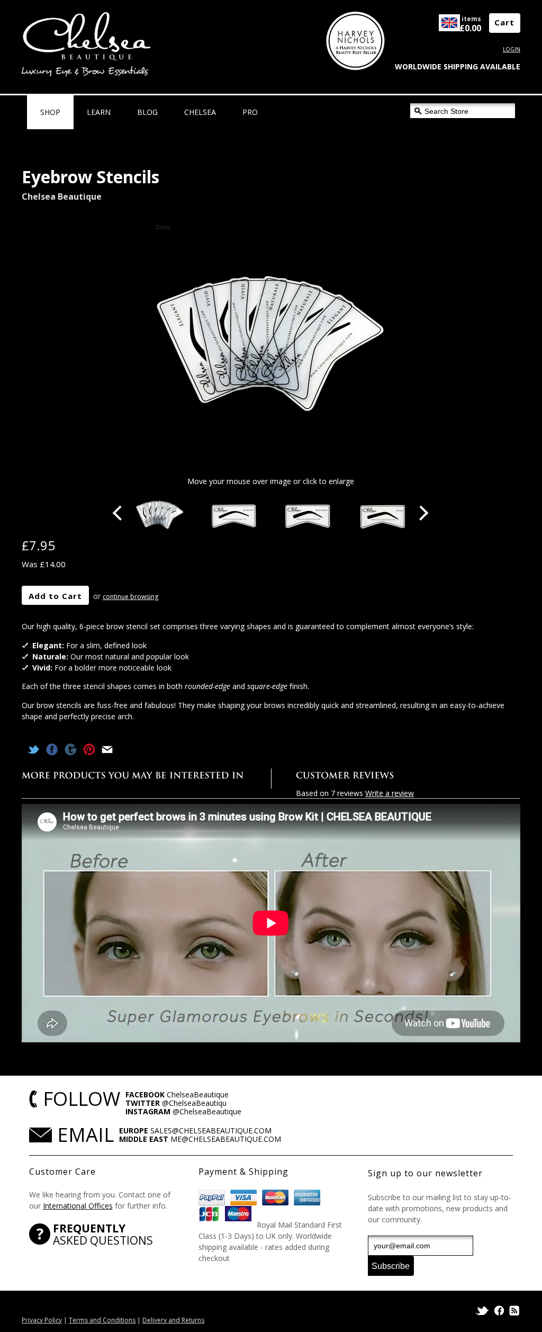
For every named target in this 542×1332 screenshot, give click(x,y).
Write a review (389, 793)
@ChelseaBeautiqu (194, 1103)
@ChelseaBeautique (207, 1111)
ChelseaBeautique (198, 1094)
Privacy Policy (42, 1320)
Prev (118, 513)
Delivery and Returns (173, 1320)
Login (511, 49)
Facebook (499, 1310)
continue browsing (130, 596)
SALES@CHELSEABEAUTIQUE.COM (211, 1130)
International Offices (78, 1206)
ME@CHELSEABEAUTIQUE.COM (225, 1139)
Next (423, 513)
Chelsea (200, 112)
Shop (50, 112)
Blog (147, 112)
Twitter (483, 1310)
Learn (99, 112)
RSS (513, 1310)
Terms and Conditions (102, 1320)
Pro (250, 112)
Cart (504, 22)
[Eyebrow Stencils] (159, 515)
